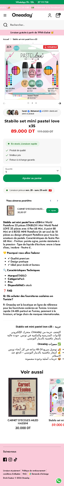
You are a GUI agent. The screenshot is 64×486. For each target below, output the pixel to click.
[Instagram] (10, 459)
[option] (32, 72)
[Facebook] (5, 459)
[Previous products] (50, 201)
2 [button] (32, 103)
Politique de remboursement (33, 470)
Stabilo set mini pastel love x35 (25, 39)
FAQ (24, 473)
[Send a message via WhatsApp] (58, 480)
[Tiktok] (15, 459)
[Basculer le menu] (5, 15)
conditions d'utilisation (11, 473)
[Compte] (50, 14)
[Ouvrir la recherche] (5, 25)
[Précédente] (4, 103)
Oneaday (26, 477)
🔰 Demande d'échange (39, 473)
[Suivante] (59, 103)
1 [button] (28, 103)
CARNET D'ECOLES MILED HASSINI (30, 208)
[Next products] (57, 201)
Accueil (6, 39)
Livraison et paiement (11, 470)
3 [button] (36, 103)
